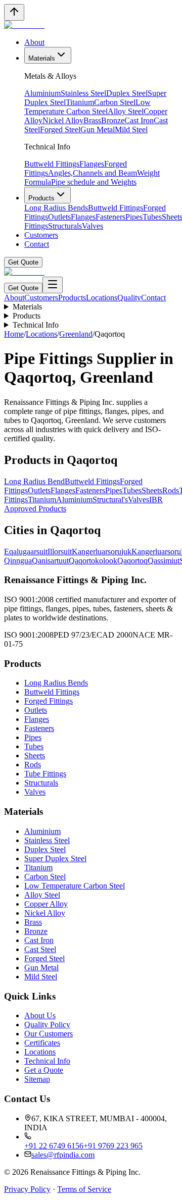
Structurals (65, 226)
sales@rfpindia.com (63, 1155)
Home (14, 334)
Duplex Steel (127, 93)
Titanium (80, 102)
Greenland (76, 334)
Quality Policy (47, 1024)
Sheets (34, 755)
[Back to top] (14, 12)
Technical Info (36, 325)
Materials (41, 58)
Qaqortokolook (93, 560)
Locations (101, 297)
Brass (92, 120)
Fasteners (110, 217)
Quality (129, 297)
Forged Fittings (48, 701)
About (34, 42)
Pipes (134, 217)
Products (41, 198)
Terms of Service (84, 1189)
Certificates (42, 1042)
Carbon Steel (114, 102)
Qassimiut (163, 560)
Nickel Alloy (62, 120)
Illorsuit (60, 551)
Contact (36, 244)
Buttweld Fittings (51, 164)
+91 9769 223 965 (113, 1145)
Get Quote (23, 262)
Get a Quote (43, 1070)
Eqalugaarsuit (26, 551)
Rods (32, 764)
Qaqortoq (132, 560)
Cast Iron (139, 120)
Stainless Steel (83, 93)
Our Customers (48, 1033)
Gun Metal (97, 129)
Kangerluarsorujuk (101, 551)
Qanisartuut (50, 560)
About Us (40, 1015)
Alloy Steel (126, 111)
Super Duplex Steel (55, 858)
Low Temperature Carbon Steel (87, 107)
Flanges (91, 164)
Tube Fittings (45, 773)
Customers (41, 235)
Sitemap (37, 1079)
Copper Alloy (46, 904)
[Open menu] (52, 285)
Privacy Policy (27, 1189)
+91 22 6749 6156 (53, 1145)
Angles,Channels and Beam (92, 173)
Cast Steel (40, 949)
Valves (92, 226)
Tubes (152, 217)
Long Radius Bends (56, 207)
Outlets (59, 217)
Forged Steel (60, 129)
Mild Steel (131, 129)
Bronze (112, 120)
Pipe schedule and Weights (93, 182)
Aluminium (42, 93)
